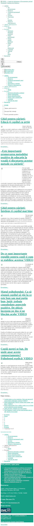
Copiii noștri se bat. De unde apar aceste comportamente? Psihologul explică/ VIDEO (17, 353)
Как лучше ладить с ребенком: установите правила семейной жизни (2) (16, 481)
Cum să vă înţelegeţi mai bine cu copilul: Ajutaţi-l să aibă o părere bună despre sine (18, 477)
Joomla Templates (20, 515)
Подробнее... (4, 146)
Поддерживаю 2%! (14, 502)
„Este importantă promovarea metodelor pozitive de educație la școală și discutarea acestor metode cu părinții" (17, 157)
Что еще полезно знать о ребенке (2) (15, 475)
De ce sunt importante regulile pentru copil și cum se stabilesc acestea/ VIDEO (17, 256)
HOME (6, 105)
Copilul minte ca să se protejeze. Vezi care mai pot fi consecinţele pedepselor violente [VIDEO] (18, 399)
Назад (6, 416)
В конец (6, 427)
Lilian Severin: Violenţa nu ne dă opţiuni (15, 408)
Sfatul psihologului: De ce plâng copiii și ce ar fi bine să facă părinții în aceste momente (18, 406)
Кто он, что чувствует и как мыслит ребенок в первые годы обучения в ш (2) (18, 473)
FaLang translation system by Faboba (6, 431)
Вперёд (6, 425)
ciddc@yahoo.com (10, 496)
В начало (7, 414)
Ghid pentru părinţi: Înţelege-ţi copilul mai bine (17, 209)
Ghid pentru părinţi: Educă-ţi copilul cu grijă (15, 120)
